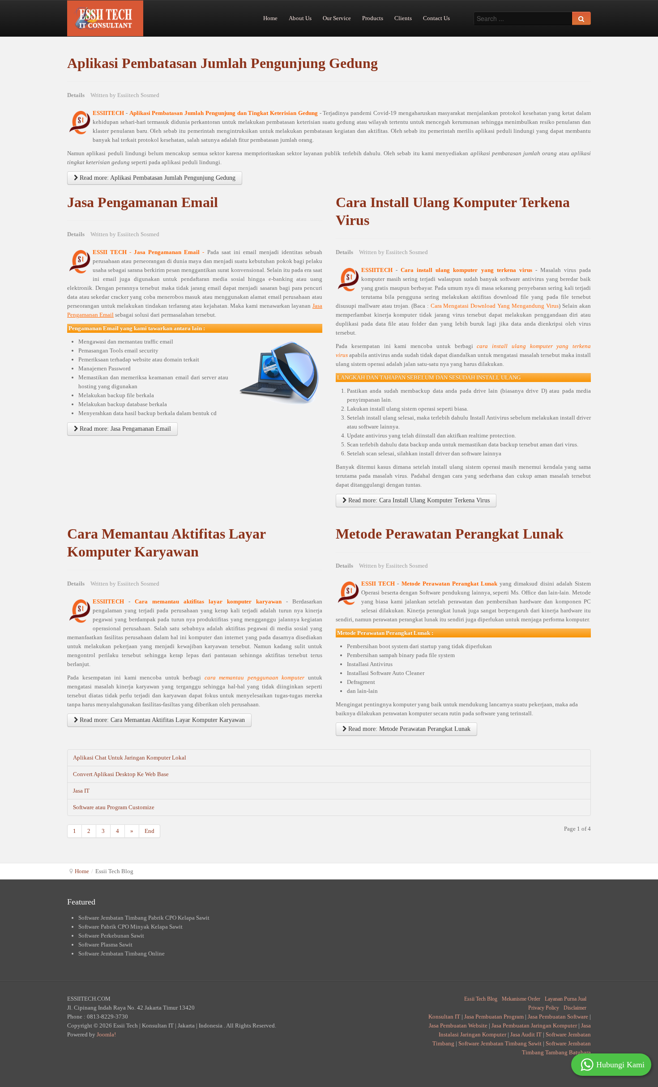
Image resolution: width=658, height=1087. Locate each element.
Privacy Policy (543, 1008)
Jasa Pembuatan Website (458, 1025)
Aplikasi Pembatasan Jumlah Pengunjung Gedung (222, 63)
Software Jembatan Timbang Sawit (500, 1043)
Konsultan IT (444, 1016)
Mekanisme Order (521, 999)
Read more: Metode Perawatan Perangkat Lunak (408, 729)
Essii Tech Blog (480, 999)
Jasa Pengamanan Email (142, 202)
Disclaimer (575, 1008)
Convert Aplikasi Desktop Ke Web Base (121, 774)
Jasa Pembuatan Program (494, 1016)
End (149, 831)
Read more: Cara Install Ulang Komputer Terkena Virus (418, 500)
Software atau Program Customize (113, 807)
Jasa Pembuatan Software (558, 1016)
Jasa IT (81, 790)
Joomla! (106, 1034)
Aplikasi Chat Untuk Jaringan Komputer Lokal (129, 757)
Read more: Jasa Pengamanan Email (124, 428)
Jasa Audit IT (526, 1034)
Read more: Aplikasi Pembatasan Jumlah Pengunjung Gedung (156, 177)
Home (82, 871)
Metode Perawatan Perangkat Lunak (450, 534)
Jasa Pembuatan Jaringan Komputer (534, 1025)
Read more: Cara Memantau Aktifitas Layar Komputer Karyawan (161, 720)
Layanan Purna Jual (565, 999)
